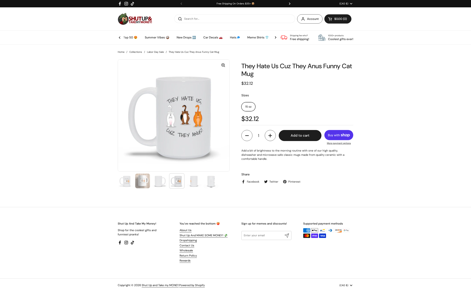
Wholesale (186, 250)
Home (121, 52)
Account (313, 19)
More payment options (339, 143)
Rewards (185, 260)
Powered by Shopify (192, 285)
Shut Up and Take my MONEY (160, 285)
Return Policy (188, 255)
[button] (337, 19)
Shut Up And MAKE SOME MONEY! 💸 (204, 235)
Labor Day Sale (155, 52)
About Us (186, 230)
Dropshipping (188, 240)
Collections (135, 52)
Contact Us (187, 245)
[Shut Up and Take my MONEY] (135, 19)
